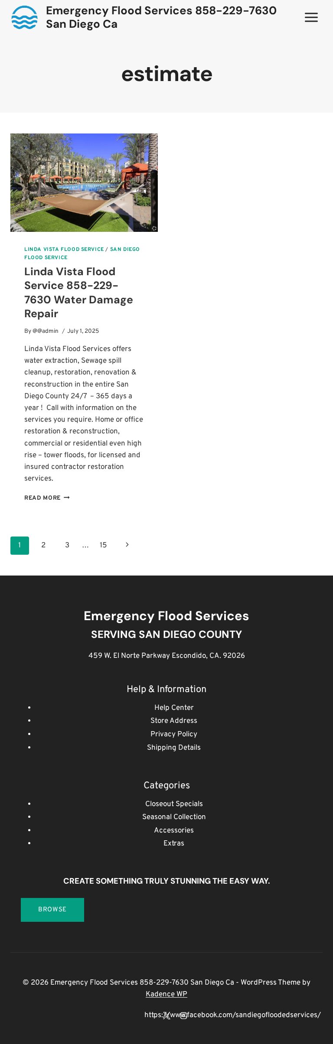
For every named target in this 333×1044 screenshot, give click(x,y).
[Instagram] (183, 1015)
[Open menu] (311, 17)
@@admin (46, 331)
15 (103, 545)
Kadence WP (166, 994)
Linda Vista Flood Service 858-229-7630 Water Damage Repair (78, 292)
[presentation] (84, 182)
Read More (47, 498)
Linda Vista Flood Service (64, 249)
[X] (166, 1015)
